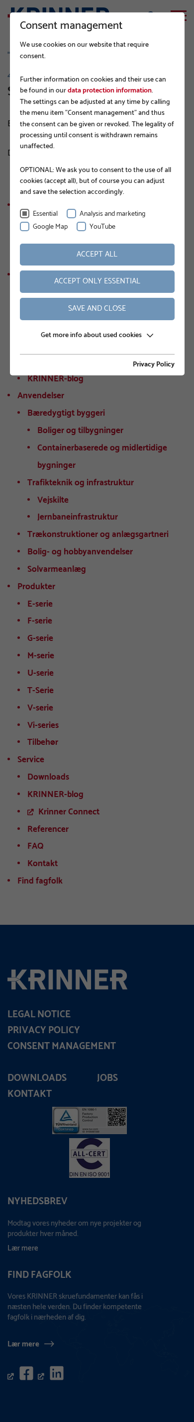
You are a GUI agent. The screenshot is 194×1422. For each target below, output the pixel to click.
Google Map (50, 227)
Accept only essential (97, 281)
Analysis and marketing (112, 214)
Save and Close (97, 308)
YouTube (102, 227)
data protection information (109, 90)
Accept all (97, 254)
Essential (45, 214)
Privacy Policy (154, 364)
